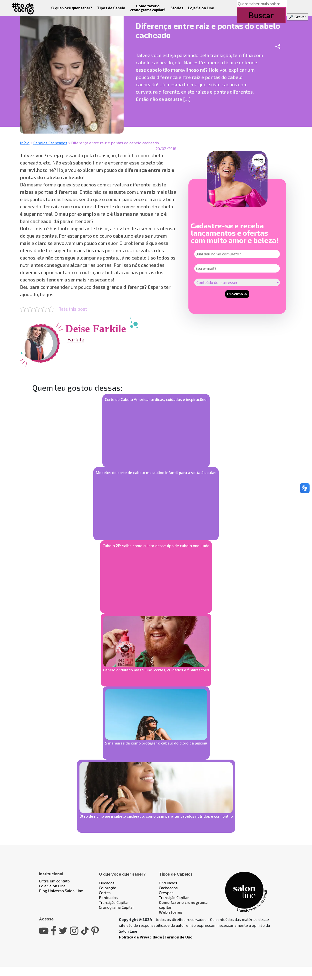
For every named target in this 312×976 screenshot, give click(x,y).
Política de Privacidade (140, 937)
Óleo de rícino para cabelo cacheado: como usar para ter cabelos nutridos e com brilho (156, 816)
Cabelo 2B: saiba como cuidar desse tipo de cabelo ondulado (156, 545)
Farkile (75, 339)
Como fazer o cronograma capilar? (148, 8)
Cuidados (107, 882)
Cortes (105, 892)
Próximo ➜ (237, 293)
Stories (176, 8)
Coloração (107, 887)
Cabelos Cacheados (50, 142)
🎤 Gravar (297, 16)
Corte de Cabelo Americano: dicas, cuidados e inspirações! (156, 399)
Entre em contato (54, 881)
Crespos (166, 892)
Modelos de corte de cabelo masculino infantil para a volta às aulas (156, 472)
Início (24, 142)
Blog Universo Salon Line (61, 890)
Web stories (170, 912)
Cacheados (168, 887)
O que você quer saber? (71, 8)
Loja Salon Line (201, 8)
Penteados (108, 897)
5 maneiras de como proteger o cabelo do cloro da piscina (156, 743)
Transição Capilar (114, 902)
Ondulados (168, 882)
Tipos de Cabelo (111, 8)
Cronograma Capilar (116, 907)
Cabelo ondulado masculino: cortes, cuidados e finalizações (156, 669)
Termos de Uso (179, 937)
